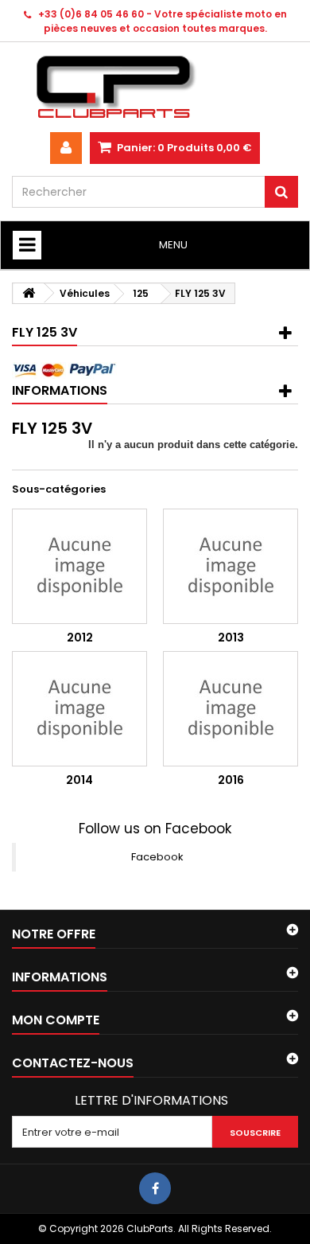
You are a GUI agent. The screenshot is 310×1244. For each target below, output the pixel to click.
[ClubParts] (155, 87)
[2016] (230, 708)
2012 (80, 637)
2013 (231, 637)
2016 (231, 780)
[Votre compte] (66, 148)
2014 (79, 780)
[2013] (230, 566)
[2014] (79, 708)
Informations (59, 390)
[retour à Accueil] (29, 293)
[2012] (79, 566)
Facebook (157, 856)
